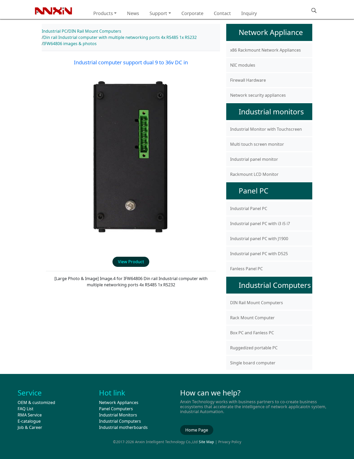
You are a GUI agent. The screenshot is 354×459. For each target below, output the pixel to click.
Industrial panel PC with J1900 (259, 238)
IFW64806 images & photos (70, 43)
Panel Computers (116, 409)
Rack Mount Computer (252, 318)
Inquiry (249, 13)
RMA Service (30, 415)
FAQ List (25, 409)
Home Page (196, 430)
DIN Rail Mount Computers (94, 31)
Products (103, 13)
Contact (222, 13)
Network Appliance (271, 32)
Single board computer (252, 363)
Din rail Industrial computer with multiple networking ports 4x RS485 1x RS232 (120, 37)
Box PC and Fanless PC (252, 333)
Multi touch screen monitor (257, 144)
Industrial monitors (271, 111)
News (133, 13)
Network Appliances (118, 402)
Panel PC (253, 191)
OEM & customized (36, 402)
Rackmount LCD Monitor (254, 174)
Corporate (192, 13)
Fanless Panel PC (246, 269)
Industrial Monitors (118, 415)
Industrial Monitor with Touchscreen (266, 129)
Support (158, 13)
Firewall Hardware (248, 80)
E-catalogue (29, 421)
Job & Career (30, 427)
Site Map (206, 441)
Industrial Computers (275, 285)
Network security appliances (258, 95)
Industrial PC (54, 31)
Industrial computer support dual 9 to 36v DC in (131, 62)
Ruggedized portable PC (254, 348)
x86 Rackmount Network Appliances (265, 50)
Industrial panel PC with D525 (259, 253)
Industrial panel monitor (254, 159)
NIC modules (242, 65)
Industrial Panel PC (248, 208)
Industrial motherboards (123, 427)
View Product (131, 262)
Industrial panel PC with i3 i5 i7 (260, 223)
